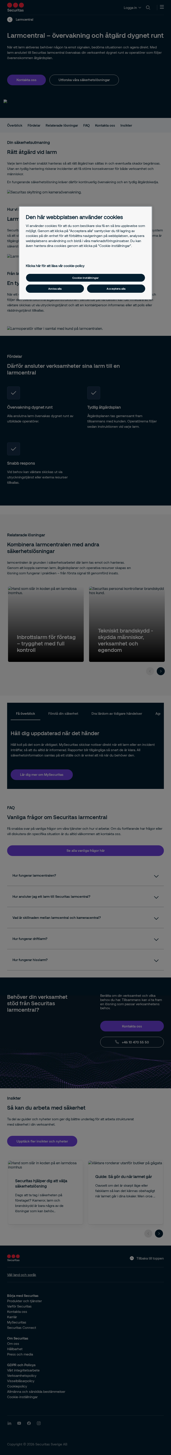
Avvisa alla (54, 288)
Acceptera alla (116, 288)
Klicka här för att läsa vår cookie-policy (55, 266)
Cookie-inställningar (85, 277)
